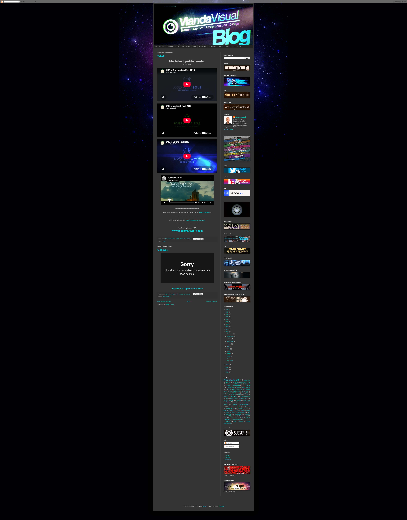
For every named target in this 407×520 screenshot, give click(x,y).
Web (235, 421)
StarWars (228, 414)
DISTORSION (246, 387)
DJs (231, 391)
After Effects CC (167, 296)
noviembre (230, 336)
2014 (227, 367)
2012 (227, 372)
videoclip (228, 421)
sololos (205, 506)
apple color (247, 380)
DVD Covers (235, 393)
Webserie (241, 421)
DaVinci (238, 387)
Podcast (231, 407)
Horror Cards (233, 398)
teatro (225, 417)
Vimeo (227, 455)
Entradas (229, 443)
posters (238, 407)
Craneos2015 (230, 387)
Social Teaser (241, 412)
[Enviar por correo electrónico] (194, 239)
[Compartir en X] (198, 239)
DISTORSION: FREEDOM (234, 389)
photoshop (245, 404)
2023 (227, 314)
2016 (227, 332)
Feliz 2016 (162, 250)
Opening (235, 404)
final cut (226, 396)
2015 (227, 364)
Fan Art (246, 394)
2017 (227, 329)
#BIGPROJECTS (173, 46)
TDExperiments (233, 416)
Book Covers (229, 383)
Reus (237, 410)
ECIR (242, 393)
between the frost (245, 382)
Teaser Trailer (243, 416)
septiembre (230, 341)
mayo (229, 351)
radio (247, 408)
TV (242, 417)
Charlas (228, 385)
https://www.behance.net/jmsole (195, 220)
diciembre (230, 334)
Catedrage (247, 383)
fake (239, 394)
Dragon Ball (227, 393)
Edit (247, 393)
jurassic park (243, 398)
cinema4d (236, 385)
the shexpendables (234, 417)
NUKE (226, 404)
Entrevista (226, 394)
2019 (227, 324)
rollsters (227, 412)
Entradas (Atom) (169, 305)
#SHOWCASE (159, 46)
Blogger (222, 506)
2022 (227, 317)
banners (228, 382)
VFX (194, 46)
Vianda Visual (246, 419)
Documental (245, 391)
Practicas (247, 407)
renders (231, 410)
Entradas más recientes (164, 302)
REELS (161, 55)
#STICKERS (186, 46)
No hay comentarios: (185, 238)
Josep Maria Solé (240, 117)
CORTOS (247, 385)
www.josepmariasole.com (187, 230)
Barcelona (235, 382)
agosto (229, 344)
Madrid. (231, 400)
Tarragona (238, 414)
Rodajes (248, 410)
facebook (233, 394)
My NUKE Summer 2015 (241, 402)
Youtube (227, 457)
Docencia (237, 391)
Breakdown (238, 384)
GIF (227, 398)
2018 (227, 327)
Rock (242, 410)
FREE (221, 46)
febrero (229, 353)
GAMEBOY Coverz (245, 396)
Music (228, 402)
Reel (164, 241)
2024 (227, 312)
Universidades (237, 419)
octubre (229, 339)
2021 (227, 319)
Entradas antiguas (211, 302)
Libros (225, 400)
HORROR (212, 46)
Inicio (188, 302)
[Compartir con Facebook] (200, 239)
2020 (227, 322)
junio (228, 349)
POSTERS (202, 46)
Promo (241, 409)
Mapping (239, 400)
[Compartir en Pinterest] (202, 239)
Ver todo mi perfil (228, 129)
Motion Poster (246, 400)
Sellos (233, 412)
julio (228, 346)
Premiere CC (230, 409)
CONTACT (237, 46)
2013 (227, 369)
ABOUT (228, 46)
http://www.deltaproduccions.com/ (187, 289)
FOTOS (233, 396)
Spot (248, 412)
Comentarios (230, 446)
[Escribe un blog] (196, 239)
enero (229, 356)
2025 (227, 309)
